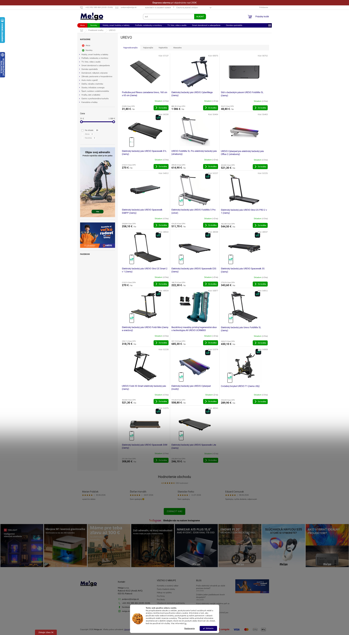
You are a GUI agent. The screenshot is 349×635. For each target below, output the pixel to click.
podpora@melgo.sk (130, 599)
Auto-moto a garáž (89, 80)
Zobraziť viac (174, 511)
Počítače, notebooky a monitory (94, 58)
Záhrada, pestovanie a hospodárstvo (96, 76)
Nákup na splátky (164, 592)
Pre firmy (161, 596)
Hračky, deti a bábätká (90, 95)
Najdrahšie (163, 47)
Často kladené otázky (187, 7)
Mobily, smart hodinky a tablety (94, 54)
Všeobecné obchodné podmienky (171, 603)
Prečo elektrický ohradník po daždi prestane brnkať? (210, 587)
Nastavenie (189, 628)
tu (185, 623)
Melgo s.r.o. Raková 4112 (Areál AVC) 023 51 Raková (130, 590)
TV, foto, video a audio (91, 61)
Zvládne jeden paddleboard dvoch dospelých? (210, 596)
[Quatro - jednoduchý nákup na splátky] (97, 235)
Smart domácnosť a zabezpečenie (95, 65)
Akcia (88, 45)
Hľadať (200, 16)
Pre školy (161, 599)
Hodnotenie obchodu (174, 477)
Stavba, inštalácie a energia (92, 87)
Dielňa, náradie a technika (92, 84)
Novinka (90, 138)
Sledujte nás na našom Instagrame (181, 520)
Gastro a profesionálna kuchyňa (94, 98)
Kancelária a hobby (89, 102)
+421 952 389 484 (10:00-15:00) (136, 603)
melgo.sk (126, 611)
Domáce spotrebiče (89, 69)
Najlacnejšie (148, 47)
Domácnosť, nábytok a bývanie (94, 73)
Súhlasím (210, 628)
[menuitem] (82, 25)
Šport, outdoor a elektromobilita (95, 91)
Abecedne (177, 47)
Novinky (89, 50)
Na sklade (91, 130)
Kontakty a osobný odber (158, 7)
